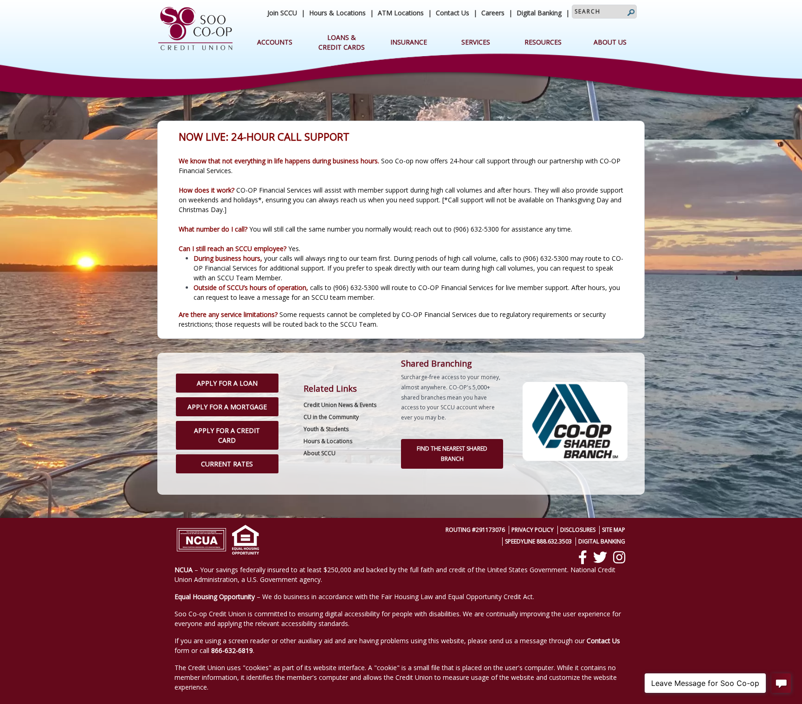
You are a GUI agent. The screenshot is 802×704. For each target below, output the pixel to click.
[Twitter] (600, 557)
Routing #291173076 (475, 530)
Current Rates (227, 463)
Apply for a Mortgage (227, 406)
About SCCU (320, 453)
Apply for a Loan (227, 383)
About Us (610, 42)
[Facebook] (582, 557)
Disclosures (577, 530)
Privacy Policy (532, 530)
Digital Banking (539, 12)
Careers (492, 12)
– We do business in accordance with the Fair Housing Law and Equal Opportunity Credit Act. (354, 596)
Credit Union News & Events (340, 405)
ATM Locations (401, 12)
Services (475, 42)
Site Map (613, 530)
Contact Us (452, 12)
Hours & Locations (337, 12)
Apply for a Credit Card (227, 435)
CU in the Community (331, 417)
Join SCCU (282, 12)
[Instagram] (619, 557)
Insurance (408, 42)
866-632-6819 (232, 650)
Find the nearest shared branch (452, 454)
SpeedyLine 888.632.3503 (538, 541)
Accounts (274, 42)
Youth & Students (326, 429)
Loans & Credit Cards (341, 42)
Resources (543, 42)
